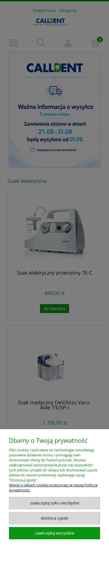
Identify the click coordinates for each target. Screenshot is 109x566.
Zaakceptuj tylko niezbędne (54, 503)
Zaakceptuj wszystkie (54, 533)
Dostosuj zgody (54, 518)
